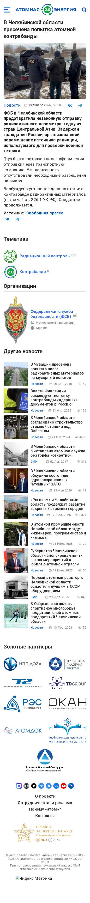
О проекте (45, 796)
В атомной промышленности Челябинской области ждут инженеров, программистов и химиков (58, 531)
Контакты (45, 815)
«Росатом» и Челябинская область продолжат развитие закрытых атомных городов (58, 504)
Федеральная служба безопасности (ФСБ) (51, 314)
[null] (69, 105)
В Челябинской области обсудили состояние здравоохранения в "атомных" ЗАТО (52, 477)
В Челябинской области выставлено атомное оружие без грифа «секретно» (57, 451)
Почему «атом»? (45, 809)
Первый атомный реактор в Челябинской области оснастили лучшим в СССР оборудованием (56, 584)
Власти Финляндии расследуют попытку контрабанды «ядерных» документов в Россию (53, 397)
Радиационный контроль (44, 256)
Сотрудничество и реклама (45, 802)
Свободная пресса (44, 213)
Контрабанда (32, 271)
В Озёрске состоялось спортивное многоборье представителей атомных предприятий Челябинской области (55, 612)
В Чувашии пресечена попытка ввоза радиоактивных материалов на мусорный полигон (57, 371)
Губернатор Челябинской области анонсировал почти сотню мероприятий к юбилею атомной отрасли (56, 557)
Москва (42, 328)
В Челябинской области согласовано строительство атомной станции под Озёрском (56, 424)
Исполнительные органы (55, 322)
